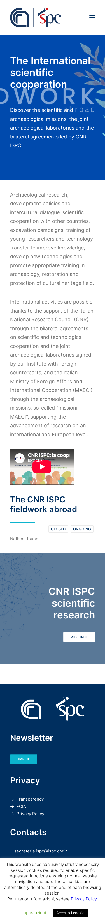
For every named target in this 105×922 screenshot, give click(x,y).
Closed (58, 529)
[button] (92, 17)
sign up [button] (23, 759)
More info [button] (79, 637)
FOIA (21, 806)
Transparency (30, 799)
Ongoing (82, 529)
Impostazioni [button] (33, 912)
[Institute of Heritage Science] (52, 17)
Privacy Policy (30, 813)
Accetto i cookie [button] (70, 913)
